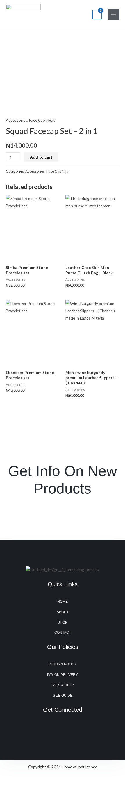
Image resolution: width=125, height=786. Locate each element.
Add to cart (41, 157)
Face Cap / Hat (42, 120)
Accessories (16, 120)
